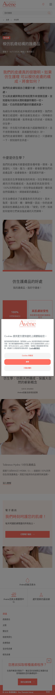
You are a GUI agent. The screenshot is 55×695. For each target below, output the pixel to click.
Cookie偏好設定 (34, 348)
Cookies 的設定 (27, 355)
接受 (27, 362)
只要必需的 (27, 368)
